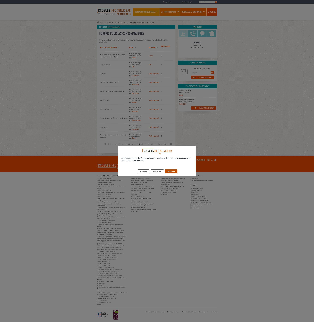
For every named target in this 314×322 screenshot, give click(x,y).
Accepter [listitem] (171, 171)
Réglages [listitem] (157, 171)
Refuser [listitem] (143, 171)
